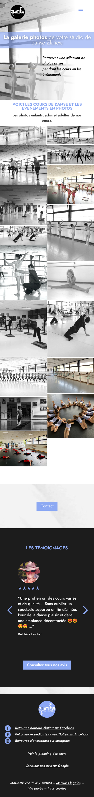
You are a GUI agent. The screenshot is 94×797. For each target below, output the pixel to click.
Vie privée (35, 788)
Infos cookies (57, 788)
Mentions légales (68, 782)
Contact (47, 506)
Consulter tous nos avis (47, 665)
